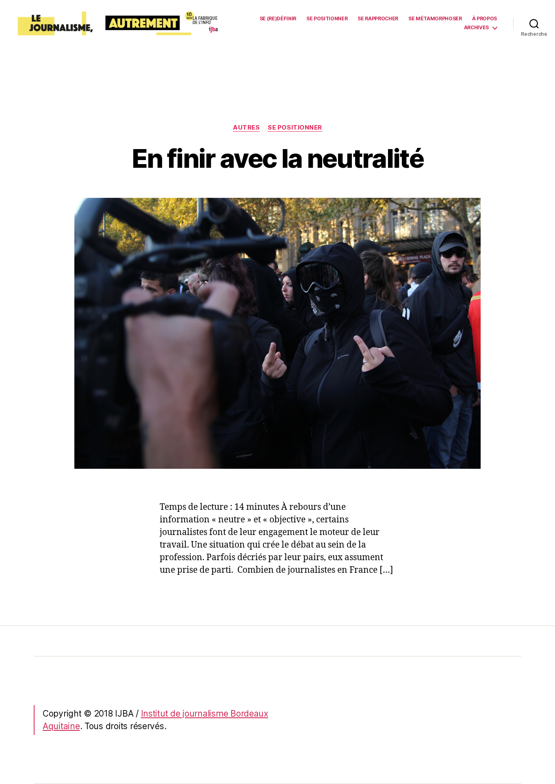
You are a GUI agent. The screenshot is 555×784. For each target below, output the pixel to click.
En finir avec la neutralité (277, 158)
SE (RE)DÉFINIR (278, 19)
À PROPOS (484, 19)
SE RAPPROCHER (378, 19)
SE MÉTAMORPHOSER (435, 19)
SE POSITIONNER (326, 19)
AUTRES (246, 127)
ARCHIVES (476, 27)
